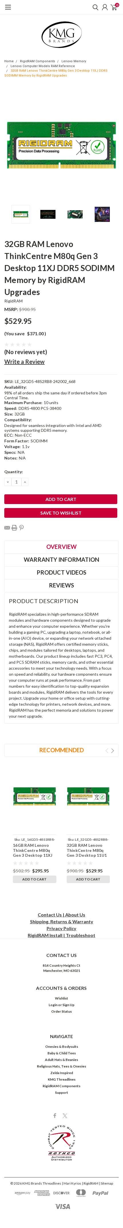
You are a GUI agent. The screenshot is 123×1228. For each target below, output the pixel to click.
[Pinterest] (21, 528)
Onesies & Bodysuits (61, 1046)
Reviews (61, 585)
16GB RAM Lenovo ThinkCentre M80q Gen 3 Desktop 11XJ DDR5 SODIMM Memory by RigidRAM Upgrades (34, 858)
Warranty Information (61, 559)
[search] (94, 7)
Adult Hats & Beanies (61, 1060)
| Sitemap (106, 1183)
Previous (10, 145)
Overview (61, 546)
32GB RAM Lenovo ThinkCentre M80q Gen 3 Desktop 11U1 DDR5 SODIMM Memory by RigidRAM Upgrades (88, 858)
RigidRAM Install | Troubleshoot (61, 935)
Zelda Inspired (61, 1073)
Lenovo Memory (73, 61)
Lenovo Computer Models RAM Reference (43, 66)
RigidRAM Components (37, 61)
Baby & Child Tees (61, 1053)
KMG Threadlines (62, 1079)
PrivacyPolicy (61, 928)
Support (61, 1092)
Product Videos (61, 572)
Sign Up (68, 1005)
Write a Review (24, 361)
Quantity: (13, 471)
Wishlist (61, 998)
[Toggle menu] (8, 10)
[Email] (7, 528)
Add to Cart (34, 879)
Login (53, 1005)
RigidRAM (13, 300)
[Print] (14, 528)
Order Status (61, 1011)
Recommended (61, 750)
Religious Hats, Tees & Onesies (61, 1066)
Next (113, 145)
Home (9, 61)
